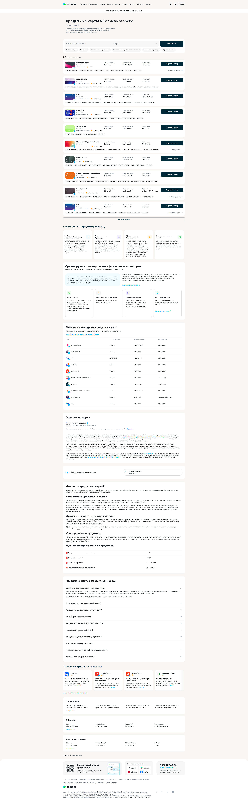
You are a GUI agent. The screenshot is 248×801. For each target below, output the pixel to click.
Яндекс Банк (136, 673)
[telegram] (157, 792)
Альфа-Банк (105, 673)
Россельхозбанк (168, 673)
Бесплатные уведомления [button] (73, 134)
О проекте (66, 779)
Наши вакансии (100, 782)
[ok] (167, 792)
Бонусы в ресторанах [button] (137, 181)
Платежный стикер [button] (152, 181)
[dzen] (173, 792)
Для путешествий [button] (130, 87)
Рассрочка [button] (122, 212)
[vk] (162, 792)
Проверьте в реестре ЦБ (130, 285)
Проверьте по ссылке (162, 311)
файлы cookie (84, 795)
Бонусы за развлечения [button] (151, 149)
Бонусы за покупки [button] (71, 87)
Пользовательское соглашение (116, 779)
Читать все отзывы (69, 693)
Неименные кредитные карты (135, 708)
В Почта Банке (159, 724)
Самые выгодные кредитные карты (137, 705)
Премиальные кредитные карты (77, 708)
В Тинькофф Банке (72, 726)
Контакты (74, 779)
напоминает (149, 453)
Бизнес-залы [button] (137, 70)
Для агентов (100, 779)
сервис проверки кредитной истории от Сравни (104, 457)
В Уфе (156, 745)
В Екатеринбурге (71, 745)
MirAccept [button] (128, 70)
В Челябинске (129, 745)
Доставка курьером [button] (71, 70)
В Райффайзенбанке (161, 726)
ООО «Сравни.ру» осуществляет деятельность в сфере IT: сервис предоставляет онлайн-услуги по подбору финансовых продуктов (100, 791)
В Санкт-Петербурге (102, 743)
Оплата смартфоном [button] (117, 70)
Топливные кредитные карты (76, 705)
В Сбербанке (70, 724)
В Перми (157, 743)
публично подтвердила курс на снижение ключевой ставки (143, 437)
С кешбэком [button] (69, 102)
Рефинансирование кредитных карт (167, 705)
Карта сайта (78, 782)
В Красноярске (100, 745)
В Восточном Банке (101, 726)
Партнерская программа (87, 779)
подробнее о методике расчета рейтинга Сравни (82, 334)
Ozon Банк (74, 673)
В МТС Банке (129, 726)
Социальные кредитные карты (105, 705)
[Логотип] (69, 787)
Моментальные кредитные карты (166, 708)
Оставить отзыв (83, 693)
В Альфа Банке (100, 724)
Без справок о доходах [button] (102, 70)
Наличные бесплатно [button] (86, 70)
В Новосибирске (130, 743)
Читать (80, 685)
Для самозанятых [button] (136, 149)
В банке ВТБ (129, 724)
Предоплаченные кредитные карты (107, 708)
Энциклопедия (68, 782)
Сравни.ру (66, 755)
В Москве (69, 743)
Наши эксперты (88, 782)
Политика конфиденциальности (138, 779)
